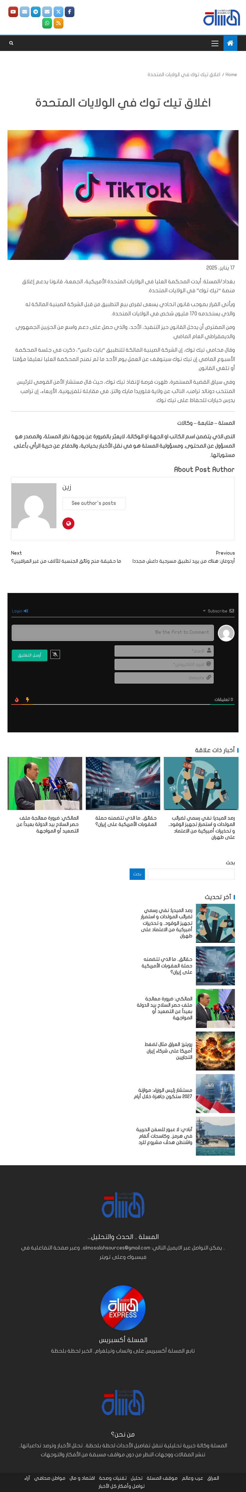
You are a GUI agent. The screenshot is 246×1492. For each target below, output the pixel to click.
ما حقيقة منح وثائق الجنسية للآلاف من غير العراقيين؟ (66, 557)
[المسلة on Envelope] (47, 12)
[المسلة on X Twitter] (58, 12)
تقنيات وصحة (113, 1478)
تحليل (136, 1478)
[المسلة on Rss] (58, 23)
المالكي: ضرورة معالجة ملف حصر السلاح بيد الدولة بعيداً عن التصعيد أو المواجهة (47, 824)
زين (66, 487)
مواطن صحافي (49, 1478)
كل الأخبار (108, 1486)
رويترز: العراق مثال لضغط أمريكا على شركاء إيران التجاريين (168, 1051)
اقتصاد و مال (82, 1478)
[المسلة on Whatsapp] (47, 23)
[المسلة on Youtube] (13, 12)
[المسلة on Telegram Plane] (35, 12)
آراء (27, 1478)
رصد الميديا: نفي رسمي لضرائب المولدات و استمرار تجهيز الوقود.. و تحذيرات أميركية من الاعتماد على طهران (166, 923)
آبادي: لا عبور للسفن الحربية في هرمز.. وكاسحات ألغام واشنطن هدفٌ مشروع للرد (164, 1136)
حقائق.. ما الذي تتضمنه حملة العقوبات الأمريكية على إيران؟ (167, 966)
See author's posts (94, 503)
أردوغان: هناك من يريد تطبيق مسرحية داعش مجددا (184, 557)
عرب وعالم (192, 1478)
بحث (230, 862)
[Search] (11, 43)
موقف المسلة (162, 1478)
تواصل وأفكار (131, 1486)
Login (17, 611)
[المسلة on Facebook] (69, 12)
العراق (213, 1478)
